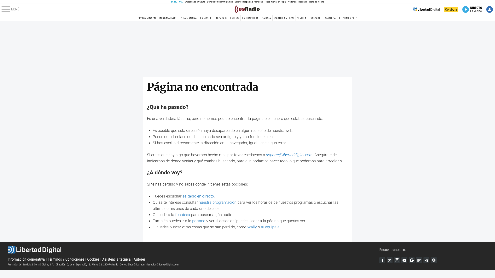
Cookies (93, 259)
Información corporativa (26, 259)
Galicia (266, 18)
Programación (147, 18)
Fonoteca (330, 18)
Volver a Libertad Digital (426, 9)
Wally (252, 227)
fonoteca (182, 214)
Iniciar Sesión (489, 9)
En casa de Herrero (227, 18)
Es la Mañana (188, 18)
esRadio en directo (198, 196)
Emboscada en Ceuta (194, 2)
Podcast (315, 18)
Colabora (451, 9)
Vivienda (292, 2)
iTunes (434, 260)
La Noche (206, 18)
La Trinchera (250, 18)
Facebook (382, 260)
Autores (140, 259)
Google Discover (412, 260)
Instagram (397, 260)
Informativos (167, 18)
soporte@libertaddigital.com (289, 155)
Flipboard (419, 260)
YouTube (404, 260)
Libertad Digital (193, 249)
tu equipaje (270, 227)
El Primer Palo (348, 18)
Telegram (426, 260)
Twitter (390, 260)
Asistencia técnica (116, 259)
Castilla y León (284, 18)
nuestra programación (217, 202)
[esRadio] (247, 9)
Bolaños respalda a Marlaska (249, 2)
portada (198, 221)
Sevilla (301, 18)
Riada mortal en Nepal (275, 2)
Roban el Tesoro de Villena (311, 2)
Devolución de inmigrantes (220, 2)
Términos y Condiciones (66, 259)
